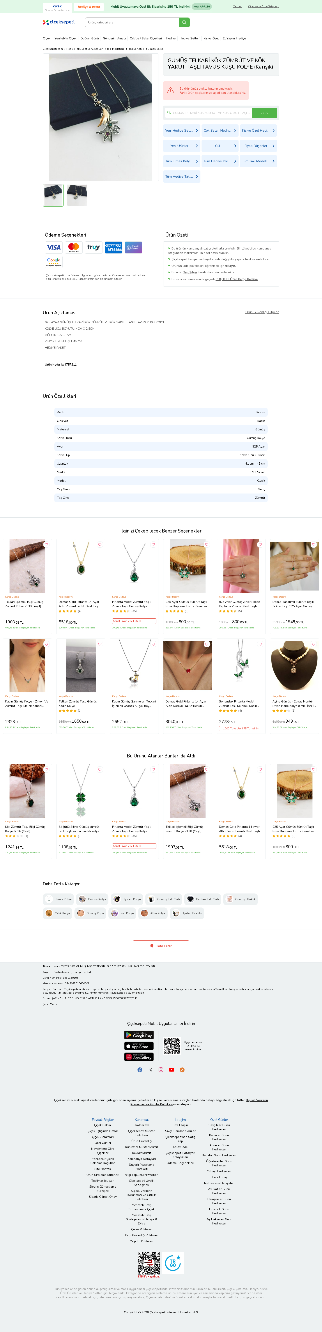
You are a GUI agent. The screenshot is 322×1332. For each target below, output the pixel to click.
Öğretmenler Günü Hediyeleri (219, 1163)
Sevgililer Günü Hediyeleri (219, 1127)
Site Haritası (102, 1169)
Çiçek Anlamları (103, 1137)
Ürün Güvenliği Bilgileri (262, 312)
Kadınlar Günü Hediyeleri (219, 1137)
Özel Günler (103, 1143)
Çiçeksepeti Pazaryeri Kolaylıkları (180, 1155)
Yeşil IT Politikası (141, 1241)
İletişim (180, 1119)
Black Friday (219, 1177)
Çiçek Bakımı (102, 1125)
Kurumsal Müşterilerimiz (141, 1147)
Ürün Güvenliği (141, 1141)
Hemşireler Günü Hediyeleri (219, 1201)
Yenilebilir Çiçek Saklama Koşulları (102, 1161)
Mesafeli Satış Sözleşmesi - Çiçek (142, 1207)
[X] (150, 1069)
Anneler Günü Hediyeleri (219, 1147)
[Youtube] (171, 1069)
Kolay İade (180, 1147)
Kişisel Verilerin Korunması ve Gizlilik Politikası (141, 1195)
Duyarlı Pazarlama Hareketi (141, 1167)
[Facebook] (140, 1069)
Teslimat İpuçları (102, 1181)
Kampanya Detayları (142, 1159)
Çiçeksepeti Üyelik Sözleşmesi (141, 1183)
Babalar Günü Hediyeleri (219, 1155)
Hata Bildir (163, 946)
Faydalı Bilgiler (103, 1119)
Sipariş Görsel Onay (103, 1197)
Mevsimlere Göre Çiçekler (103, 1151)
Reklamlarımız (141, 1153)
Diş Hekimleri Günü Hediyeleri (219, 1221)
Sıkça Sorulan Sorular (180, 1131)
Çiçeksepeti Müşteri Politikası (141, 1133)
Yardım (237, 6)
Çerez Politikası (141, 1229)
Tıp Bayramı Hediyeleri (219, 1183)
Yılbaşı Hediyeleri (219, 1171)
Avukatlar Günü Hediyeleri (219, 1191)
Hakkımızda (141, 1125)
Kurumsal (142, 1119)
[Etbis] (149, 1265)
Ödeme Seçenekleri (180, 1163)
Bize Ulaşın (180, 1125)
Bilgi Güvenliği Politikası (141, 1235)
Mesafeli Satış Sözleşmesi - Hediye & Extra (141, 1219)
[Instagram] (161, 1069)
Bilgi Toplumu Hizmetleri (141, 1175)
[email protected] (81, 972)
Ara (184, 22)
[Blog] (182, 1069)
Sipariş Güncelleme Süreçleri (102, 1189)
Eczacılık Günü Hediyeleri (219, 1211)
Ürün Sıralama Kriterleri (103, 1175)
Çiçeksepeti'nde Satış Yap (263, 6)
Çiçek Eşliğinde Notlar (103, 1131)
